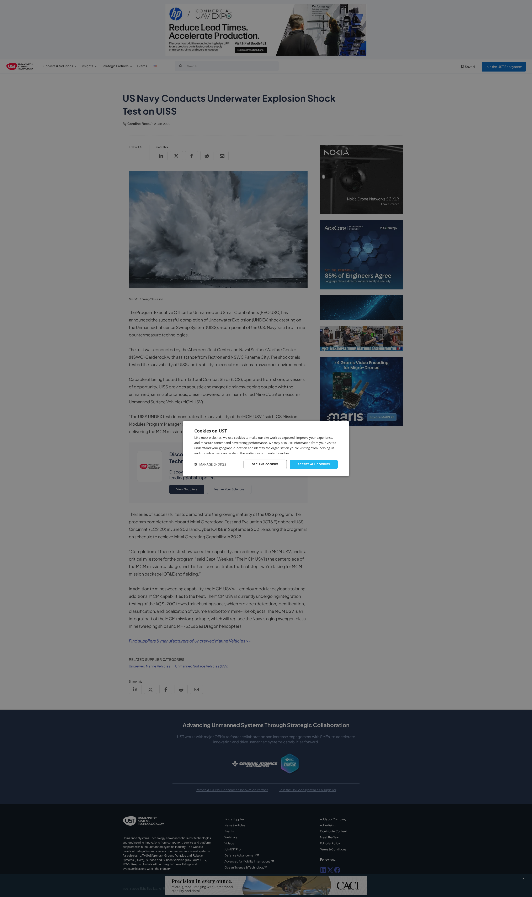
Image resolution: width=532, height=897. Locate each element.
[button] (210, 464)
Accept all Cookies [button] (314, 464)
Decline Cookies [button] (265, 464)
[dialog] (266, 448)
